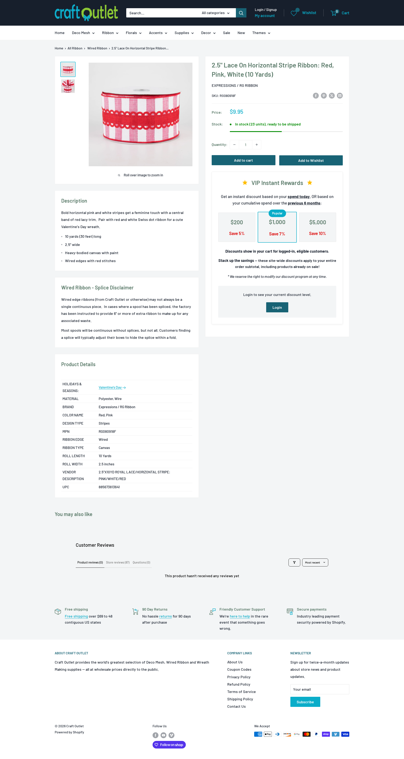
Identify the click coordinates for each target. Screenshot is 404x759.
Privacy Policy (239, 677)
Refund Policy (238, 684)
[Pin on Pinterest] (324, 95)
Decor (206, 32)
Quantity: (219, 144)
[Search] (241, 12)
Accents (156, 32)
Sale (226, 32)
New (241, 32)
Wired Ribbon (97, 48)
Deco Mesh (81, 32)
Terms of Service (241, 691)
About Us (235, 662)
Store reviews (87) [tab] (117, 562)
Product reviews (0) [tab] (90, 562)
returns (165, 616)
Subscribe (305, 702)
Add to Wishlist (311, 160)
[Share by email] (340, 95)
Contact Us (236, 706)
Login (277, 307)
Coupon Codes (239, 669)
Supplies (182, 32)
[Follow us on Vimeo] (171, 735)
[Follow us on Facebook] (155, 735)
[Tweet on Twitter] (332, 95)
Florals (131, 32)
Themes (259, 32)
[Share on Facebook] (316, 95)
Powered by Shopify (69, 732)
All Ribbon (75, 48)
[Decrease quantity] (234, 144)
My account (265, 15)
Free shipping (76, 616)
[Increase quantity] (256, 144)
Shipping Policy (240, 699)
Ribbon (108, 32)
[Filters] (294, 562)
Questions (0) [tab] (141, 562)
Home (60, 32)
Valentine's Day (110, 387)
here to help (240, 616)
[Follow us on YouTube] (163, 735)
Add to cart (243, 160)
